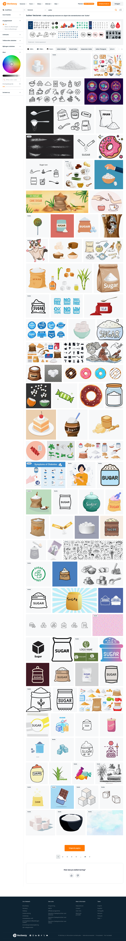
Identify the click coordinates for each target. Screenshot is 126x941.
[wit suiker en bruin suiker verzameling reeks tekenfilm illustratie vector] (65, 250)
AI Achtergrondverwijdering (31, 925)
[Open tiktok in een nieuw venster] (41, 935)
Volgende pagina (74, 848)
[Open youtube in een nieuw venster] (47, 935)
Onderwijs (25, 916)
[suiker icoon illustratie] (111, 527)
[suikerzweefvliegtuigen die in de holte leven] (111, 226)
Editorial (47, 4)
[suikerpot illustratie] (91, 501)
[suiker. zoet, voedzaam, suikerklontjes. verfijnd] (40, 822)
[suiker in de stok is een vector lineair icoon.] (86, 147)
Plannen (80, 4)
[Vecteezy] (10, 4)
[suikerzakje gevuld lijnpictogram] (111, 674)
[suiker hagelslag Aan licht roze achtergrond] (107, 625)
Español (100, 908)
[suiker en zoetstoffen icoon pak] (54, 91)
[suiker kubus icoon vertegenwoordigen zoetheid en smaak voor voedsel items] (38, 649)
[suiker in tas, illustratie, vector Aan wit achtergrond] (37, 724)
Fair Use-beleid (108, 935)
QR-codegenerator (28, 927)
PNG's (41, 49)
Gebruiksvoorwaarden (88, 935)
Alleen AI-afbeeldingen (11, 27)
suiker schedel (61, 49)
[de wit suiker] (104, 352)
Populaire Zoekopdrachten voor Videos (57, 922)
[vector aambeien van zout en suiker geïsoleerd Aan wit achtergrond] (71, 65)
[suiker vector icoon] (36, 450)
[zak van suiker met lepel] (114, 501)
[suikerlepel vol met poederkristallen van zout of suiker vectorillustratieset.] (40, 120)
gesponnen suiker (86, 49)
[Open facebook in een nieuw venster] (30, 935)
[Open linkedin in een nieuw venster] (36, 935)
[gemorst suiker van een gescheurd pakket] (55, 550)
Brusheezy (26, 906)
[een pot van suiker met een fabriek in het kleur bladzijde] (38, 699)
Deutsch (100, 913)
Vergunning (51, 906)
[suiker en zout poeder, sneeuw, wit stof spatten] (50, 147)
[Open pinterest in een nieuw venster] (38, 935)
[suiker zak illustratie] (37, 527)
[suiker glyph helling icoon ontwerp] (111, 649)
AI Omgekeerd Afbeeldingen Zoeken (31, 921)
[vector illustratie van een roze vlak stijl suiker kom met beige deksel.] (111, 724)
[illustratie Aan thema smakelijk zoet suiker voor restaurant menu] (38, 395)
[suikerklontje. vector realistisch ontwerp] (53, 373)
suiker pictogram (101, 49)
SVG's (31, 49)
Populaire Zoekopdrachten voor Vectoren (57, 914)
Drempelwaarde (8, 84)
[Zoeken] (116, 10)
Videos (39, 4)
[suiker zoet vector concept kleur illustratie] (62, 724)
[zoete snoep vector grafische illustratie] (64, 395)
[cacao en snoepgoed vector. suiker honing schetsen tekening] (101, 574)
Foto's (31, 4)
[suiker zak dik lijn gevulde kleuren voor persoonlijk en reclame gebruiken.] (110, 475)
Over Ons (78, 911)
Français (100, 916)
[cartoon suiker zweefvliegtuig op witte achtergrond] (37, 250)
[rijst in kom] (70, 822)
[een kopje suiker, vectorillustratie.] (81, 330)
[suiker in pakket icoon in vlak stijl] (62, 226)
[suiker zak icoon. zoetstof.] (86, 226)
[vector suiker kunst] (38, 501)
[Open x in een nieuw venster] (44, 935)
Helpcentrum (79, 906)
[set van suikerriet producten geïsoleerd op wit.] (59, 278)
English (100, 906)
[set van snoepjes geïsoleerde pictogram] (83, 773)
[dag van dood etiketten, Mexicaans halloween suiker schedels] (103, 91)
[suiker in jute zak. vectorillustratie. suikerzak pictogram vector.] (37, 797)
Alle (6, 24)
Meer (56, 4)
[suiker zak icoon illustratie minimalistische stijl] (62, 649)
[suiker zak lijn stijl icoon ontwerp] (86, 724)
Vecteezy (25, 908)
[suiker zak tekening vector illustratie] (37, 306)
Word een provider (78, 914)
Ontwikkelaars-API (28, 918)
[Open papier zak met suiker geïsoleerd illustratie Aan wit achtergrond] (108, 278)
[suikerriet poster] (57, 202)
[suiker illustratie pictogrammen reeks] (110, 600)
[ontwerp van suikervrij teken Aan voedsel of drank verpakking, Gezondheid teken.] (38, 574)
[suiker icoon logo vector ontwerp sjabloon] (109, 120)
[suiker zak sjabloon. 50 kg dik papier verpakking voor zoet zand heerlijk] (86, 674)
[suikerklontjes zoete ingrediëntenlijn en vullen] (86, 797)
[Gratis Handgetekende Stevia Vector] (61, 450)
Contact (78, 908)
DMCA (50, 908)
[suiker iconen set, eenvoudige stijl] (74, 352)
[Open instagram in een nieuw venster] (33, 935)
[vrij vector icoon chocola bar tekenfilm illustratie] (62, 797)
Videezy (25, 911)
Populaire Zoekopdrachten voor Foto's (57, 918)
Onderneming (27, 913)
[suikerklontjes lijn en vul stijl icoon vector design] (62, 749)
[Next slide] (120, 49)
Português (100, 911)
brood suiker (73, 49)
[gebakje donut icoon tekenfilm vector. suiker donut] (91, 395)
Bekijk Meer (113, 34)
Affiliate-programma (54, 911)
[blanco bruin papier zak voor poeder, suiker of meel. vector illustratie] (74, 600)
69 (85, 857)
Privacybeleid (99, 935)
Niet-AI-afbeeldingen (11, 29)
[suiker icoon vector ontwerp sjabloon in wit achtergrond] (38, 600)
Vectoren (22, 4)
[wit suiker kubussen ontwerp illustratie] (38, 65)
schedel (112, 49)
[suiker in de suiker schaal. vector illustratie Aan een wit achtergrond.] (72, 425)
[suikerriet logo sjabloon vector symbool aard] (86, 649)
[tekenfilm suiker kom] (110, 330)
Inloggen (117, 4)
